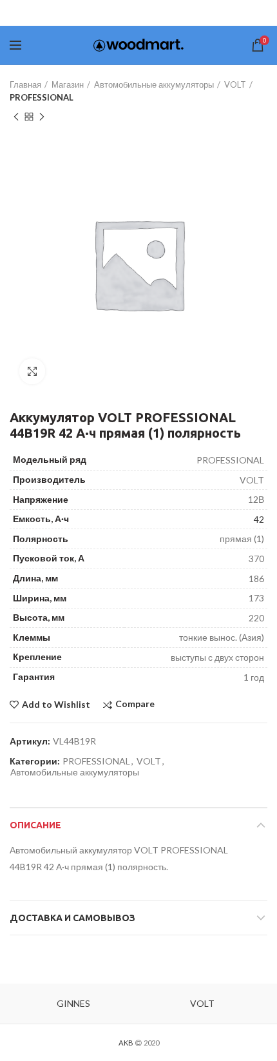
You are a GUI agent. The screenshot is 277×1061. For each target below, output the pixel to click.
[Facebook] (102, 13)
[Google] (137, 13)
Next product (41, 116)
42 (259, 519)
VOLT (235, 84)
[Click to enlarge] (32, 371)
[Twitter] (118, 13)
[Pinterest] (174, 13)
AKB (126, 1042)
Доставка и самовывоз (72, 918)
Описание (35, 825)
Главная (25, 84)
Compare (135, 704)
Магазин (68, 84)
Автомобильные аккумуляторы (154, 84)
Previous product (16, 116)
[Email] (157, 13)
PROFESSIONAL (41, 97)
